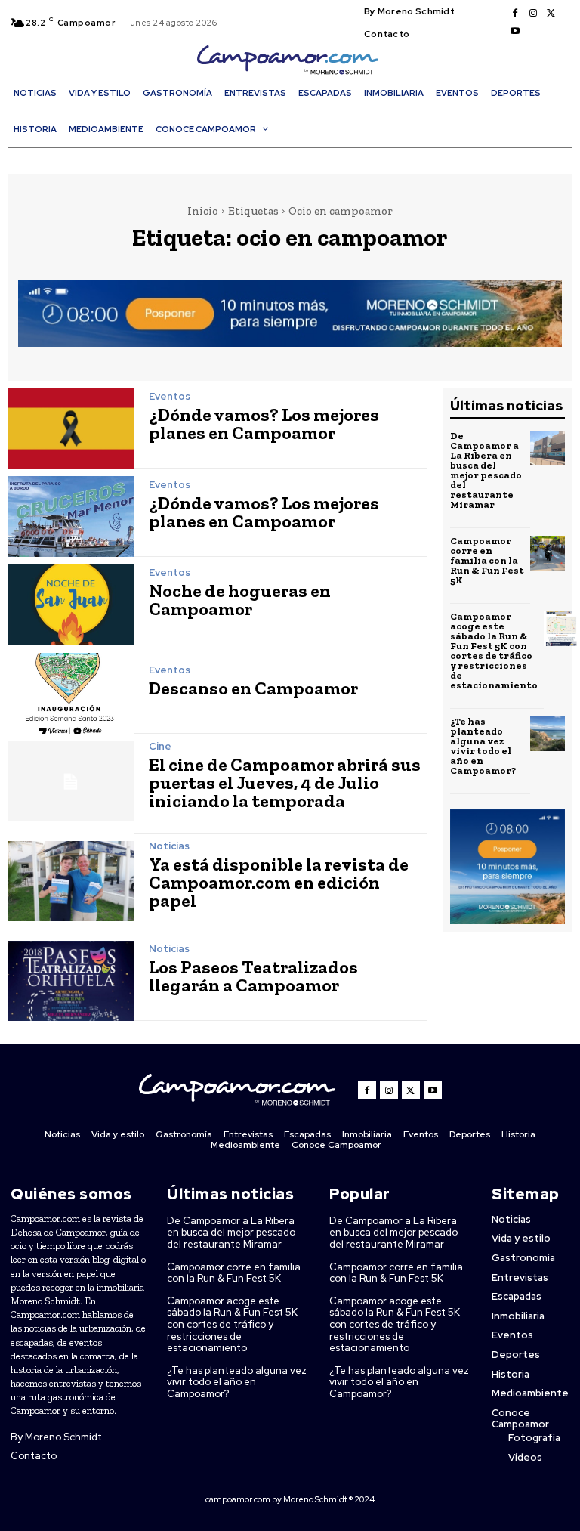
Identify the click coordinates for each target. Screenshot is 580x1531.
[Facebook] (515, 14)
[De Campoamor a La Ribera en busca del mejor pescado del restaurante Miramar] (547, 448)
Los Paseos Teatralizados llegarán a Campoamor (253, 976)
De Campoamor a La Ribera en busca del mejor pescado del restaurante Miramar (486, 470)
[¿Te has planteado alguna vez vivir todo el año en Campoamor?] (547, 733)
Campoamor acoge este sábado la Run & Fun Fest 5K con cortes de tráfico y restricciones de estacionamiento (494, 651)
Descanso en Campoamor (253, 688)
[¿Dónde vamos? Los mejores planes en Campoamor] (71, 428)
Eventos (169, 396)
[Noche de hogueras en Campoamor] (71, 604)
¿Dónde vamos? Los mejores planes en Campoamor (264, 424)
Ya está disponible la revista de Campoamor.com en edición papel (279, 882)
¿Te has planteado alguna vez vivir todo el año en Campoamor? (483, 746)
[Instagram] (533, 14)
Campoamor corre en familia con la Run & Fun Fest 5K (487, 560)
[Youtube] (515, 32)
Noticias (169, 846)
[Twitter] (551, 14)
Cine (160, 746)
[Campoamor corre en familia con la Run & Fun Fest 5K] (547, 553)
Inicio (202, 211)
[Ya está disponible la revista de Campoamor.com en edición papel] (71, 881)
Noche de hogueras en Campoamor (240, 600)
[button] (294, 156)
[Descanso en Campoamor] (71, 693)
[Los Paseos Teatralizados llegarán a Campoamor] (71, 981)
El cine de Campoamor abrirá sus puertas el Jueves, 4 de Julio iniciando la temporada (285, 782)
